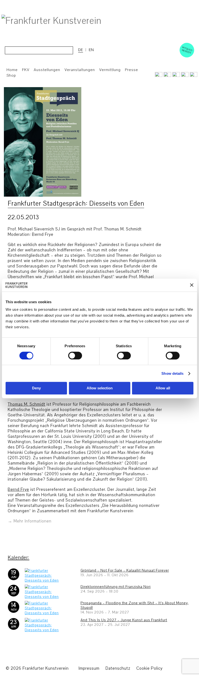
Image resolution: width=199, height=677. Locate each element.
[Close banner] (191, 285)
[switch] (75, 355)
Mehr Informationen (32, 521)
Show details (172, 373)
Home (12, 70)
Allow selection (100, 388)
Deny (36, 388)
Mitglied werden (187, 50)
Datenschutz (118, 668)
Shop (11, 75)
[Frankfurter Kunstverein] (51, 21)
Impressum (89, 668)
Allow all (163, 388)
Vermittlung (110, 70)
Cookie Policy (149, 668)
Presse (131, 70)
